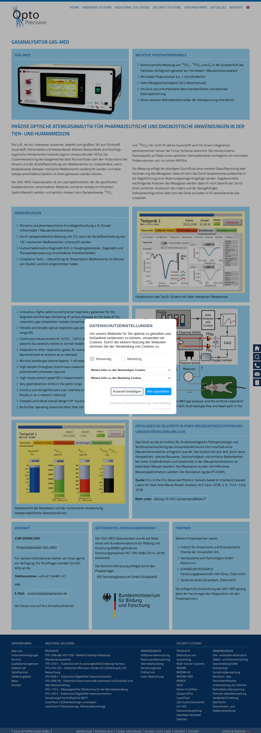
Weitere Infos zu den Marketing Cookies (116, 378)
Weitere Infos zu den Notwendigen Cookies (118, 370)
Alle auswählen (158, 391)
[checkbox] (92, 359)
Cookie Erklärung (161, 403)
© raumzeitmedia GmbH (161, 408)
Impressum (116, 403)
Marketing (134, 358)
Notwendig (103, 358)
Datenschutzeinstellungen (121, 326)
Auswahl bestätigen (127, 391)
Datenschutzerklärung (137, 403)
